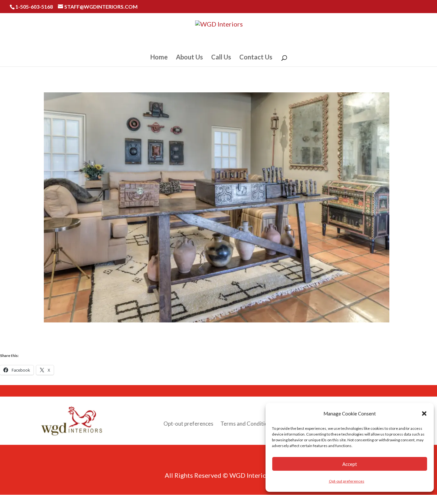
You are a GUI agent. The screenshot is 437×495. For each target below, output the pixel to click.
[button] (424, 413)
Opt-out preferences (346, 481)
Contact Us (255, 58)
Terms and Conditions (246, 424)
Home (159, 58)
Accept (349, 464)
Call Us (221, 58)
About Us (189, 58)
